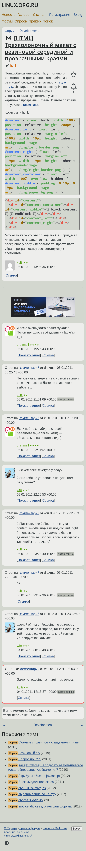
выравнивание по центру (37, 794)
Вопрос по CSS (29, 759)
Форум (7, 21)
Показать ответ (29, 355)
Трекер (35, 21)
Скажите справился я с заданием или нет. (49, 742)
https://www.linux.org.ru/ (18, 835)
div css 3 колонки (30, 800)
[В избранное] (73, 74)
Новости (9, 15)
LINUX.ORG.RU (20, 5)
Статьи (39, 15)
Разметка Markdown (55, 828)
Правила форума (29, 828)
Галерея (24, 15)
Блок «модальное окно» (36, 782)
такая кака (30, 105)
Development (28, 31)
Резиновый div (29, 753)
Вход (77, 15)
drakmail (23, 344)
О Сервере (10, 828)
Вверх (76, 828)
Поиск (48, 21)
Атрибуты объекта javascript (39, 776)
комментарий (29, 367)
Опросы (21, 21)
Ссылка (11, 275)
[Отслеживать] (73, 86)
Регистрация (59, 15)
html (13, 65)
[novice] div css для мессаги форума (45, 806)
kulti (20, 262)
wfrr (19, 490)
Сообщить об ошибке (16, 832)
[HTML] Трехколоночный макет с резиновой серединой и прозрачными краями (40, 48)
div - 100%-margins (32, 788)
